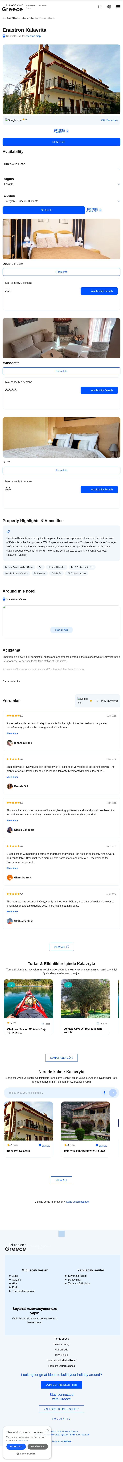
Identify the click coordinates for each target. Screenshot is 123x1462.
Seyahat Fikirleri (77, 1275)
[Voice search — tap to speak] (104, 1093)
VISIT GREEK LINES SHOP (60, 1409)
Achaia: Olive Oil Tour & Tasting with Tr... (83, 1030)
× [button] (47, 1430)
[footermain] (61, 1234)
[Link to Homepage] (13, 13)
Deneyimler (74, 1279)
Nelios (67, 1441)
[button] (27, 1454)
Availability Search (101, 291)
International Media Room (61, 1360)
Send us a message (77, 1201)
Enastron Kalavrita (18, 1150)
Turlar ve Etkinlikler (79, 1283)
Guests (9, 195)
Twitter (59, 1424)
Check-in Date (14, 164)
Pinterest (71, 1426)
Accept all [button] (16, 1446)
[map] (100, 6)
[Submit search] (113, 1093)
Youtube (65, 1426)
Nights (9, 179)
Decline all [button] (37, 1446)
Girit (14, 1283)
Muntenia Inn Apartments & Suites (85, 1150)
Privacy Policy (61, 1344)
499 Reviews (108, 120)
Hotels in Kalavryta (29, 18)
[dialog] (27, 1442)
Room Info (61, 272)
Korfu (15, 1287)
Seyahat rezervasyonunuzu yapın (34, 1311)
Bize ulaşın (61, 1355)
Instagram (53, 1426)
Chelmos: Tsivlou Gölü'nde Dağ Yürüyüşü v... (26, 1031)
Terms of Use (61, 1338)
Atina (15, 1275)
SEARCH (46, 210)
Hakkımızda (61, 1349)
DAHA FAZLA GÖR (61, 1057)
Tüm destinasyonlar (23, 1291)
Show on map (61, 630)
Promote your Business (61, 1366)
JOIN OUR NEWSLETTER (61, 1384)
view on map (33, 36)
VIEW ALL (60, 947)
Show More (12, 733)
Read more (23, 1440)
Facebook (47, 1426)
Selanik (16, 1279)
